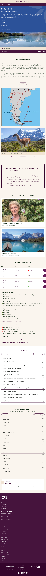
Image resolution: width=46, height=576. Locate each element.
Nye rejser (3, 528)
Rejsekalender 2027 (5, 533)
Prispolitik (3, 556)
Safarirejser (3, 545)
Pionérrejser (4, 541)
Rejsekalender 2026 (5, 531)
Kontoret (3, 560)
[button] (11, 156)
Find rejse (3, 526)
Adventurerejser (4, 539)
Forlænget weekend (5, 543)
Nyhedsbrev (28, 1)
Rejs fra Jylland (4, 529)
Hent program (37, 354)
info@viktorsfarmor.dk (7, 513)
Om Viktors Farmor (5, 552)
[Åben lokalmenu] (2, 51)
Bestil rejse (41, 51)
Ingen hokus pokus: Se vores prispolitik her (13, 321)
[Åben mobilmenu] (44, 4)
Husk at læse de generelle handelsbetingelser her (15, 342)
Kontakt (3, 558)
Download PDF (37, 414)
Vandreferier (4, 547)
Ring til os (20, 1)
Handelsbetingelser (5, 554)
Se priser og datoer (6, 29)
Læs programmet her (22, 339)
